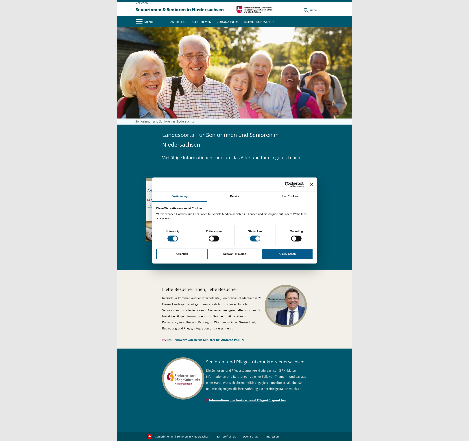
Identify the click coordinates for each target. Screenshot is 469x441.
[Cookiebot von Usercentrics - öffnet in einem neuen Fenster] (288, 184)
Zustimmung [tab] (179, 196)
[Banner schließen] (311, 184)
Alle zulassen (287, 253)
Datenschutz (250, 436)
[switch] (214, 239)
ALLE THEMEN (201, 22)
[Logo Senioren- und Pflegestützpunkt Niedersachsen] (183, 378)
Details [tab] (234, 196)
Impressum (273, 436)
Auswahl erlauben (234, 253)
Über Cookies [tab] (289, 196)
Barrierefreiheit (226, 436)
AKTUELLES (178, 22)
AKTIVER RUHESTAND (259, 22)
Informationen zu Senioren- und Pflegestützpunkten (247, 400)
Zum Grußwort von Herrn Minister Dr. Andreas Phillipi (204, 340)
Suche (313, 10)
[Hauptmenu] (139, 21)
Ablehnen (182, 253)
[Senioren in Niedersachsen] (180, 9)
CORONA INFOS (228, 22)
